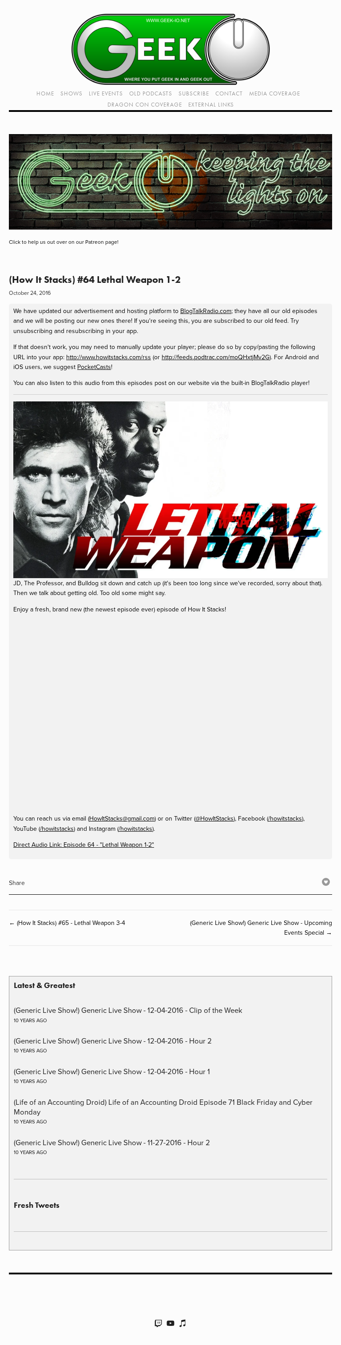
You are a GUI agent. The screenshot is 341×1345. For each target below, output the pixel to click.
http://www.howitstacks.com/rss (108, 357)
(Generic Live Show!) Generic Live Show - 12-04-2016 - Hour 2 (113, 1041)
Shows (71, 93)
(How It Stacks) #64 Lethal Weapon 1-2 (95, 280)
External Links (211, 104)
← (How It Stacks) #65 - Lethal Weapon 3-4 (67, 922)
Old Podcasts (150, 93)
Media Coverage (274, 93)
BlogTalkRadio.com (205, 310)
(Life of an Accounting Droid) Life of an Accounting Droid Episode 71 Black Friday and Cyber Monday (163, 1107)
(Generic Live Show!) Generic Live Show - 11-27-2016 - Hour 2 (112, 1142)
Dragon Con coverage (144, 104)
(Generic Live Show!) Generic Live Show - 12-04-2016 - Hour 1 (112, 1071)
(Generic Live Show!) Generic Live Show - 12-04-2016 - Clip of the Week (128, 1010)
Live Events (106, 93)
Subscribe (193, 93)
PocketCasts (94, 366)
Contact (229, 93)
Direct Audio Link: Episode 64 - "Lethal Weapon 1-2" (83, 844)
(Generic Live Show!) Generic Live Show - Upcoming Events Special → (261, 927)
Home (45, 93)
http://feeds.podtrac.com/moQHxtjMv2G (216, 357)
